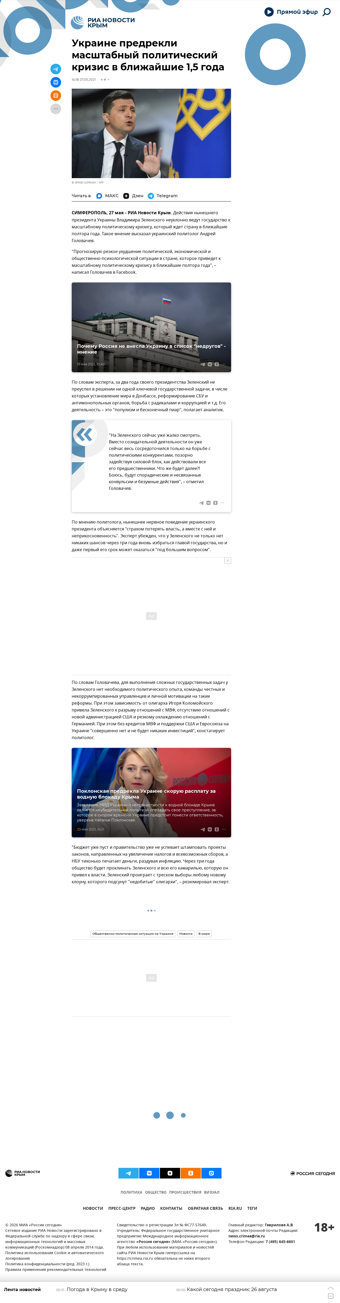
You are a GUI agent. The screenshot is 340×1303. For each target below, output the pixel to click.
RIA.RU (235, 1209)
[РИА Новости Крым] (102, 23)
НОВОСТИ (93, 1209)
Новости (186, 934)
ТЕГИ (252, 1209)
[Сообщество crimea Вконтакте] (149, 1173)
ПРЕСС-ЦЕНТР (121, 1209)
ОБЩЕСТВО (156, 1193)
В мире (204, 934)
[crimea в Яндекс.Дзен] (170, 1173)
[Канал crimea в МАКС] (211, 1173)
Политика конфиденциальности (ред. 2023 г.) (47, 1264)
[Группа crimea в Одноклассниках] (191, 1173)
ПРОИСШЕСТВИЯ (185, 1193)
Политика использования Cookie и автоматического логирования (54, 1256)
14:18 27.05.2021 (84, 80)
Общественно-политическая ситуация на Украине (132, 934)
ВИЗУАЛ (211, 1193)
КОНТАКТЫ (171, 1209)
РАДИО (148, 1209)
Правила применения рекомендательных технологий (55, 1270)
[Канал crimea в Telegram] (128, 1173)
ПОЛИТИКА (131, 1193)
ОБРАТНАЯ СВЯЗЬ (205, 1209)
